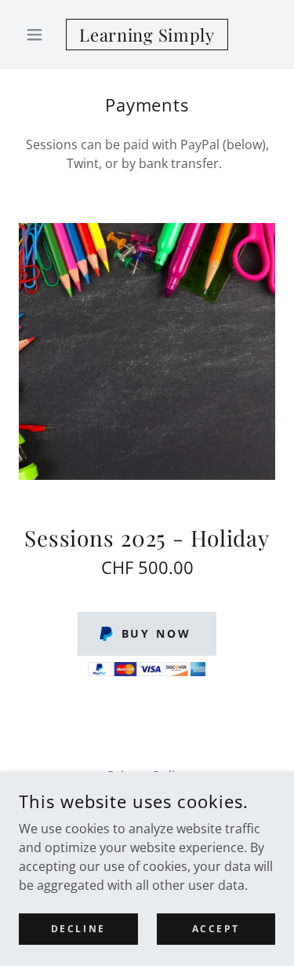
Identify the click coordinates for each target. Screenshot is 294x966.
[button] (38, 34)
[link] (147, 34)
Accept (216, 928)
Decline (78, 928)
